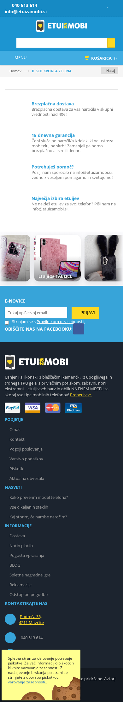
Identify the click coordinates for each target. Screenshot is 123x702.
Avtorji (110, 678)
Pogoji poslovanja (26, 449)
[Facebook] (78, 328)
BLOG (14, 565)
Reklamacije (20, 584)
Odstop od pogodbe (28, 594)
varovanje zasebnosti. (27, 682)
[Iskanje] (111, 43)
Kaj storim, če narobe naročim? (38, 517)
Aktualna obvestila (26, 478)
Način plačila (21, 545)
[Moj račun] (100, 5)
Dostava (17, 536)
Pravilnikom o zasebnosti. (61, 321)
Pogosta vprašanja (26, 555)
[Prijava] (114, 5)
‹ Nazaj (109, 70)
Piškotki (16, 468)
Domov (15, 70)
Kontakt (17, 439)
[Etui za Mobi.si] (61, 26)
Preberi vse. (81, 395)
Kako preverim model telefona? (38, 497)
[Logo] (36, 361)
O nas (14, 429)
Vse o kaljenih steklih (28, 507)
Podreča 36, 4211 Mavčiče (31, 620)
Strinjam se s (24, 321)
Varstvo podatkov (26, 459)
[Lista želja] (107, 5)
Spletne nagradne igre (29, 575)
